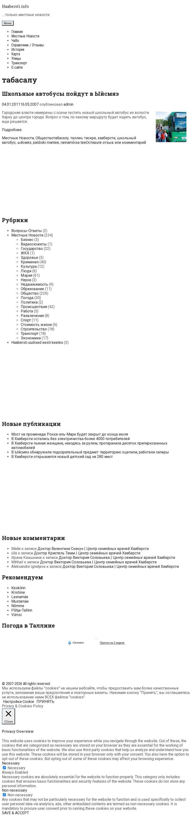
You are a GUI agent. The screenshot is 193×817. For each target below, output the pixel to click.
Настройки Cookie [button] (18, 701)
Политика (29, 302)
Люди (26, 271)
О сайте (17, 67)
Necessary (16, 768)
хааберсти (106, 138)
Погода (27, 298)
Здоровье (29, 257)
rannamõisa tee (73, 142)
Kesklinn (18, 588)
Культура (29, 266)
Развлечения (32, 315)
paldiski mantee (46, 142)
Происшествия (34, 306)
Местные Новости (25, 36)
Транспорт (19, 63)
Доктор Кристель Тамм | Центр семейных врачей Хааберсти (87, 553)
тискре (90, 138)
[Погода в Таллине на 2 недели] (112, 642)
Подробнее (12, 130)
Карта (15, 54)
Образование (32, 289)
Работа (27, 311)
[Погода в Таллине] (96, 638)
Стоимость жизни (36, 324)
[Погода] (75, 642)
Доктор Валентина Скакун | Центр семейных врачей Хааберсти (93, 548)
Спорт (26, 320)
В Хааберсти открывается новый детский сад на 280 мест (62, 456)
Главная (17, 31)
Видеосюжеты (34, 244)
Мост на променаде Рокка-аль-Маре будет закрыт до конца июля (69, 434)
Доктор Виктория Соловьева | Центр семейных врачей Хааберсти (117, 557)
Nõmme (17, 606)
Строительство (34, 329)
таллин (76, 138)
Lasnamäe (19, 597)
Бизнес (27, 239)
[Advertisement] (96, 178)
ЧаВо (15, 40)
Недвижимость (34, 284)
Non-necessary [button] (14, 790)
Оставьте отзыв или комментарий (116, 142)
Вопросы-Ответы (26, 230)
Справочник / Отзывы (27, 45)
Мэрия (26, 275)
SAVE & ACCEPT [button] (15, 813)
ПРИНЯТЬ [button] (45, 701)
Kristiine (18, 592)
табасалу (61, 138)
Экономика (31, 338)
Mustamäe (20, 601)
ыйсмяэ (24, 142)
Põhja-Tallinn (21, 610)
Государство (32, 248)
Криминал (30, 262)
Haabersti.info (15, 6)
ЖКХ (25, 253)
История (17, 49)
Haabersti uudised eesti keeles (37, 342)
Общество (44, 138)
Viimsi (16, 615)
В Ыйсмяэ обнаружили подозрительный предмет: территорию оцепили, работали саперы (90, 452)
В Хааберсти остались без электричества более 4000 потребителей (70, 439)
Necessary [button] (11, 763)
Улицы (16, 58)
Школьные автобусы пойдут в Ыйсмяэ (60, 93)
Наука (26, 280)
